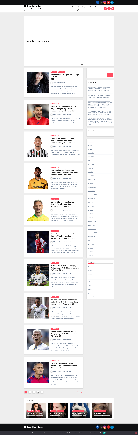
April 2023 (90, 252)
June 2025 (91, 164)
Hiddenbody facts (57, 114)
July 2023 (90, 240)
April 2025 (90, 172)
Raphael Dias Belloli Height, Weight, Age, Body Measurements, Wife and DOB (65, 366)
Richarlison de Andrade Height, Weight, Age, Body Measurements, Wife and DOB (65, 334)
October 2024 (91, 191)
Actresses (54, 71)
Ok (104, 432)
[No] (136, 433)
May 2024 (90, 210)
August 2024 (91, 198)
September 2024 (92, 194)
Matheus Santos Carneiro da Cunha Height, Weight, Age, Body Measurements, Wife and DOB (64, 172)
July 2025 (90, 160)
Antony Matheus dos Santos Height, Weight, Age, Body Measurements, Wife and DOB (63, 204)
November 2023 (92, 229)
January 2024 (91, 225)
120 (38, 392)
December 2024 (92, 183)
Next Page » (80, 392)
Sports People (82, 7)
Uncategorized (92, 297)
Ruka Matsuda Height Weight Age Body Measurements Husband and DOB (65, 77)
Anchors (90, 7)
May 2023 (90, 248)
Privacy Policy (78, 10)
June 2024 (91, 206)
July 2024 (90, 202)
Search (90, 70)
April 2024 (90, 213)
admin (54, 82)
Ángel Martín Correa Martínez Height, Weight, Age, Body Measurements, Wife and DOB (63, 109)
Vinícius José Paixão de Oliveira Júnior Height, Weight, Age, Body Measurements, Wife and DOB (64, 302)
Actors (89, 266)
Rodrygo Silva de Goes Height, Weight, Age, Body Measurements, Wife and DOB (65, 268)
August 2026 (91, 145)
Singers (74, 7)
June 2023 (91, 244)
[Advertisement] (96, 40)
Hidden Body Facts (33, 6)
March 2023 (91, 255)
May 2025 (90, 168)
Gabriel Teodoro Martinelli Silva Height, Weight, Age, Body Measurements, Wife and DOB (64, 236)
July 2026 (90, 149)
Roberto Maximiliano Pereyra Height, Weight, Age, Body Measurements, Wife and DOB (63, 141)
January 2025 (91, 179)
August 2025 (91, 156)
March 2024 (91, 217)
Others (97, 7)
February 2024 (92, 221)
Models (68, 7)
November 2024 (92, 187)
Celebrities (60, 7)
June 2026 (91, 153)
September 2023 (92, 232)
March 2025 (91, 175)
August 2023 (91, 236)
